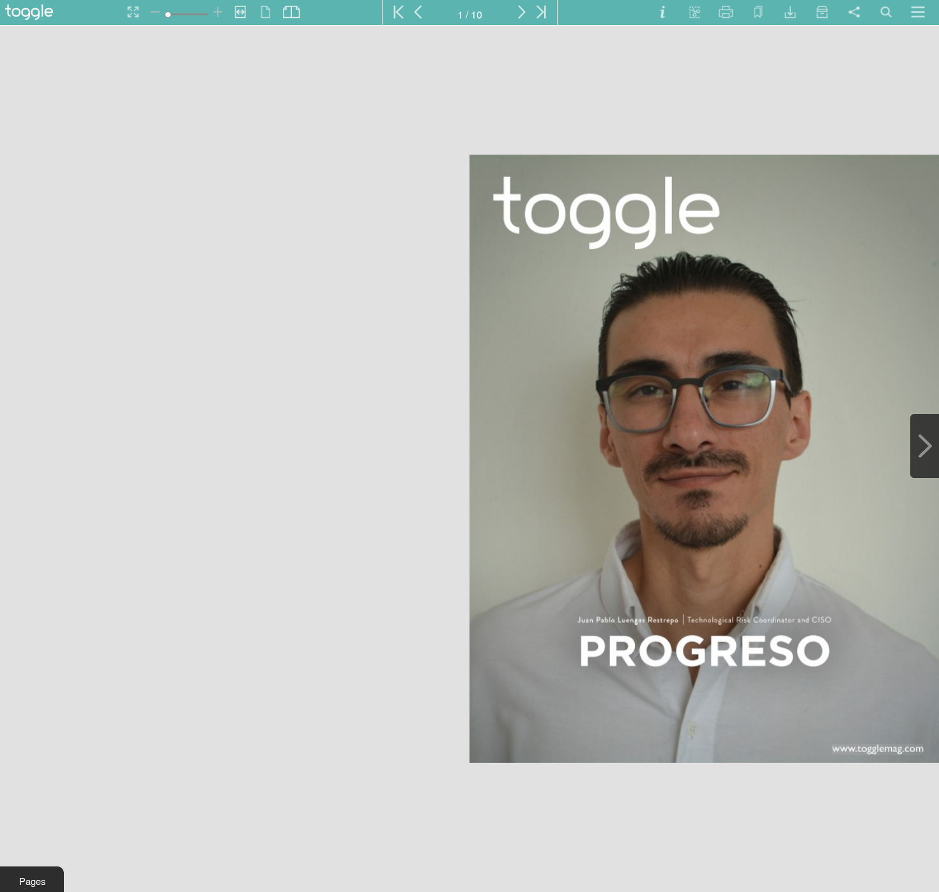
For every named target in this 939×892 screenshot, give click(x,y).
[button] (32, 879)
